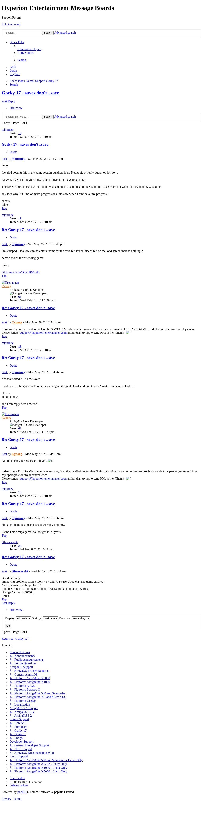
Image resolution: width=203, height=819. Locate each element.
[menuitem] (29, 49)
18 (19, 133)
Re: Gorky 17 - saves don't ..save (28, 230)
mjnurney (7, 129)
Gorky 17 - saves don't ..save (30, 92)
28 (19, 545)
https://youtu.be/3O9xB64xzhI (21, 272)
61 (19, 296)
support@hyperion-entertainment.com (43, 332)
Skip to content (11, 24)
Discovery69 (10, 542)
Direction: (65, 618)
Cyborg (6, 286)
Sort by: (37, 618)
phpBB (22, 792)
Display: (10, 618)
